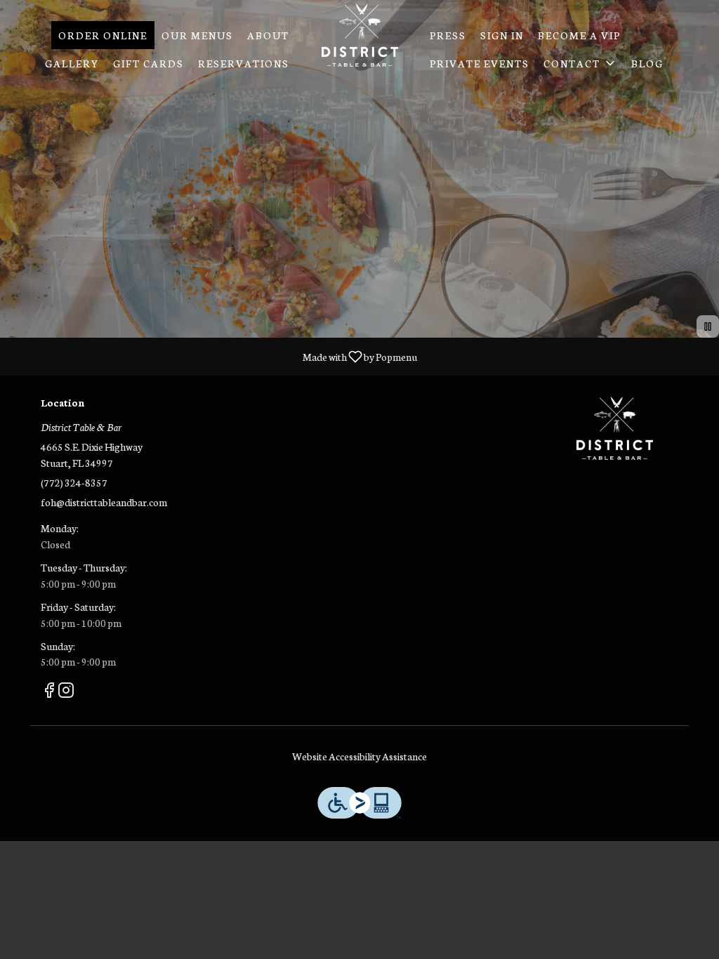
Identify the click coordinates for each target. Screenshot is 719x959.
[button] (580, 63)
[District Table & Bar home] (359, 35)
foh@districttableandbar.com (104, 502)
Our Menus (197, 35)
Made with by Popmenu (214, 356)
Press (448, 35)
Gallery (72, 63)
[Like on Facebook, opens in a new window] (49, 692)
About (268, 35)
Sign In (502, 35)
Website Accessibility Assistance (359, 756)
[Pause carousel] (708, 326)
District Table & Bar (614, 428)
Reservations (243, 63)
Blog (647, 63)
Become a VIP (579, 35)
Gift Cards (148, 63)
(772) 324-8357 (74, 482)
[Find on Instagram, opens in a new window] (66, 692)
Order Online (102, 35)
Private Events (479, 63)
